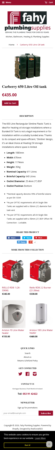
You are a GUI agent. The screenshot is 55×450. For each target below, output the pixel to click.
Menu (8, 2)
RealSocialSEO (37, 428)
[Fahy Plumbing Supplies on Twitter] (20, 374)
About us (27, 357)
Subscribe (46, 413)
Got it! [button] (27, 445)
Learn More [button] (40, 438)
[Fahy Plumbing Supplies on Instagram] (35, 374)
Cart (50, 2)
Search (27, 353)
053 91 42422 (30, 393)
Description (26, 116)
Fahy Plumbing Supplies (30, 425)
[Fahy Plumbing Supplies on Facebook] (27, 374)
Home (11, 44)
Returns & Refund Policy (27, 360)
